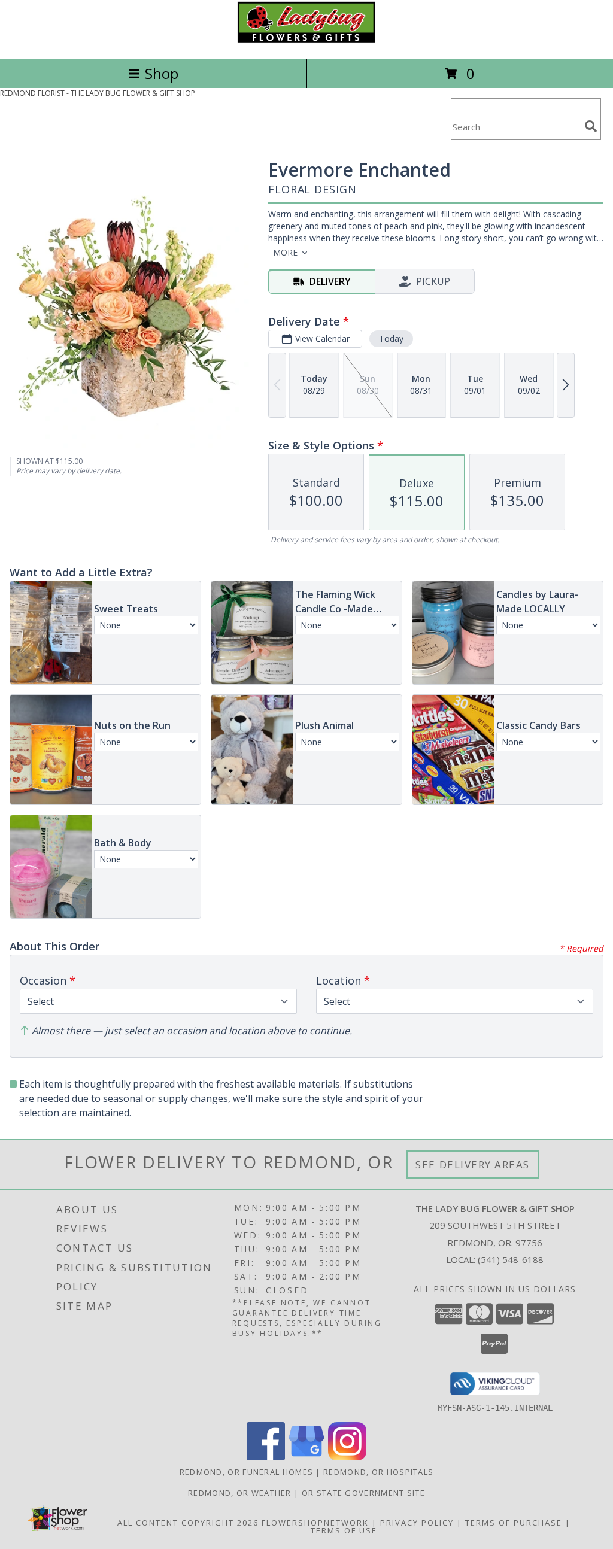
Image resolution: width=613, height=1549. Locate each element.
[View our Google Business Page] (306, 1457)
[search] (590, 126)
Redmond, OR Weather (240, 1492)
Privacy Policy (417, 1522)
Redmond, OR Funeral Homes (247, 1471)
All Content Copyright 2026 (188, 1522)
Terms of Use (344, 1530)
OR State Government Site (363, 1492)
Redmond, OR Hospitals (378, 1471)
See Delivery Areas (472, 1164)
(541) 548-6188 (511, 1259)
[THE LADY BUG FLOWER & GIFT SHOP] (306, 41)
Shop (161, 73)
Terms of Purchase (513, 1522)
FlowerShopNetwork (315, 1522)
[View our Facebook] (266, 1457)
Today (391, 338)
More (285, 252)
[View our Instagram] (347, 1457)
